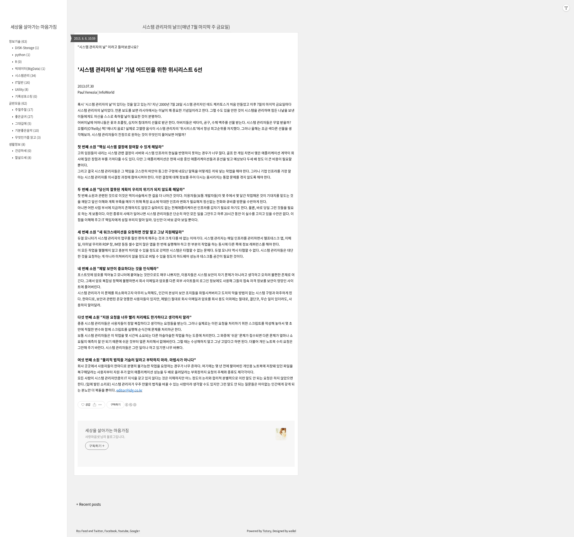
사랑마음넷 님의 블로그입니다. (105, 436)
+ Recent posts (88, 504)
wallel (292, 531)
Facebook (110, 531)
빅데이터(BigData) (29, 68)
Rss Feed (82, 531)
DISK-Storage (26, 47)
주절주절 (23, 109)
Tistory (267, 531)
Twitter (98, 531)
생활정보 (17, 144)
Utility (21, 89)
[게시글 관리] (100, 404)
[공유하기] (94, 404)
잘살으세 (22, 157)
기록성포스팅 (25, 96)
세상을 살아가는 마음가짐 (34, 27)
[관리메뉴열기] (566, 7)
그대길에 (22, 123)
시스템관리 (25, 75)
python (22, 54)
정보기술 (18, 41)
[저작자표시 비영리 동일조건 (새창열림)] (130, 405)
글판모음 (18, 103)
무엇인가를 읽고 (27, 137)
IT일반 (22, 82)
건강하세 (22, 150)
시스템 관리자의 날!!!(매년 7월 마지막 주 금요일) (186, 27)
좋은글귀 (23, 116)
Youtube (123, 531)
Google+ (135, 531)
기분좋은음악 (26, 130)
